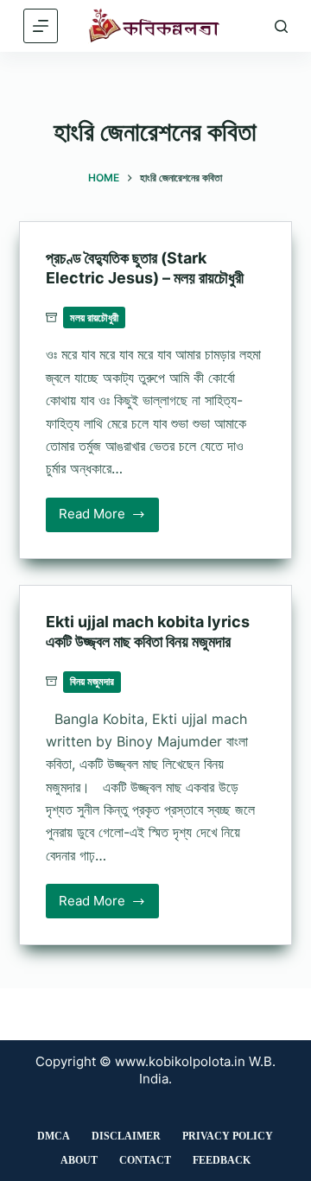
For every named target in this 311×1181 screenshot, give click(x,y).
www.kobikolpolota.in (180, 1061)
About (79, 1160)
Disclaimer (126, 1136)
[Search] (281, 26)
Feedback (222, 1160)
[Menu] (40, 26)
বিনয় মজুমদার (92, 681)
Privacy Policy (227, 1136)
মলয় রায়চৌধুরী (94, 317)
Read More (103, 518)
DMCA (53, 1136)
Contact (145, 1160)
